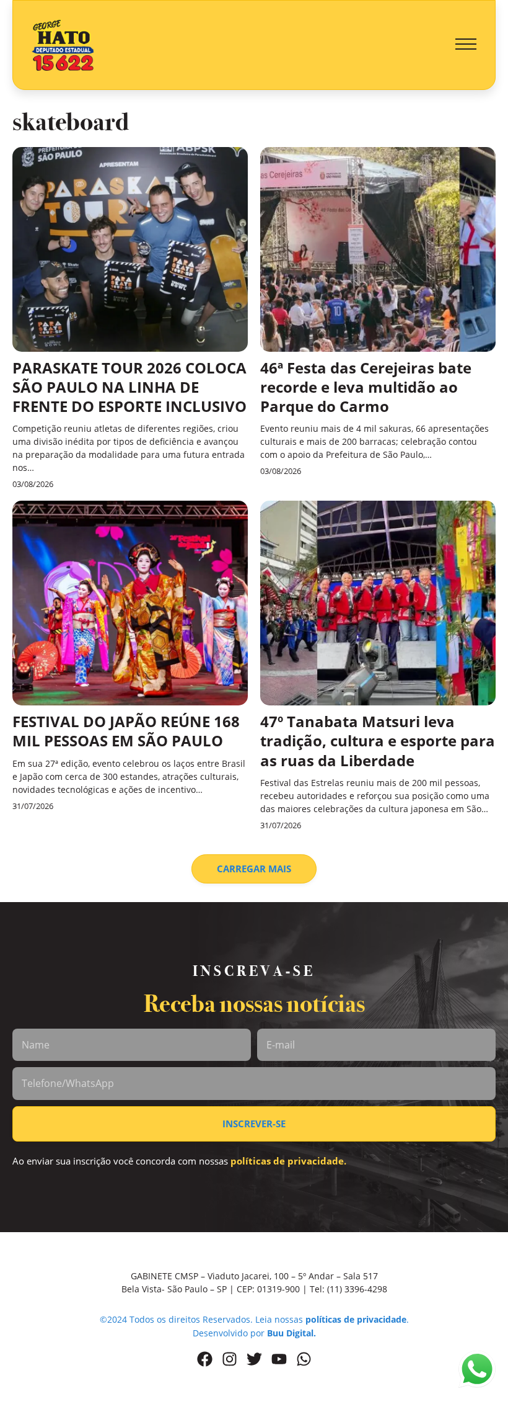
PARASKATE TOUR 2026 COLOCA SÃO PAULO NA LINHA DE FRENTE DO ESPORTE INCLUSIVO (129, 386)
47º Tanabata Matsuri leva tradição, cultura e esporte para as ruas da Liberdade (377, 740)
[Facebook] (204, 1359)
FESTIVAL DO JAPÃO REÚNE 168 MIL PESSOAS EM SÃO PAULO (126, 731)
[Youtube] (279, 1359)
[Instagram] (229, 1359)
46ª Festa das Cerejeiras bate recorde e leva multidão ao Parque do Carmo (365, 386)
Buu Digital (290, 1333)
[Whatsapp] (304, 1359)
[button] (465, 44)
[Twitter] (254, 1359)
